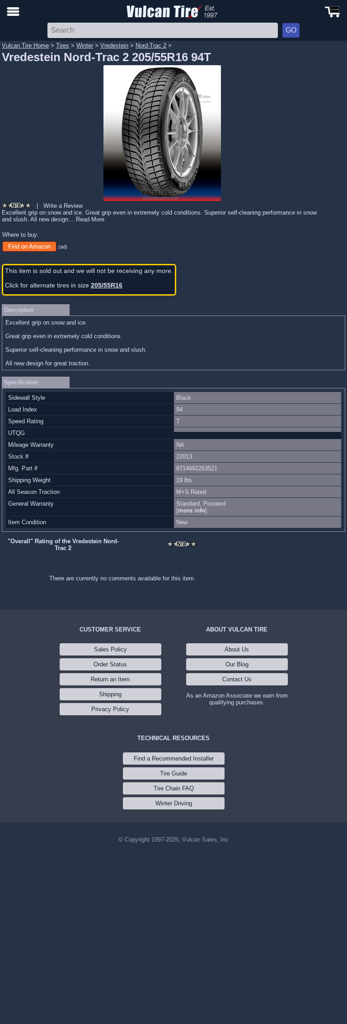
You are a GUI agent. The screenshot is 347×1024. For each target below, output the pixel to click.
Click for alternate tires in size (63, 285)
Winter (84, 45)
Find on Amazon (29, 246)
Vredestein (114, 45)
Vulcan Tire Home (25, 45)
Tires (62, 45)
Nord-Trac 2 (151, 45)
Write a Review (63, 205)
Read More (90, 219)
